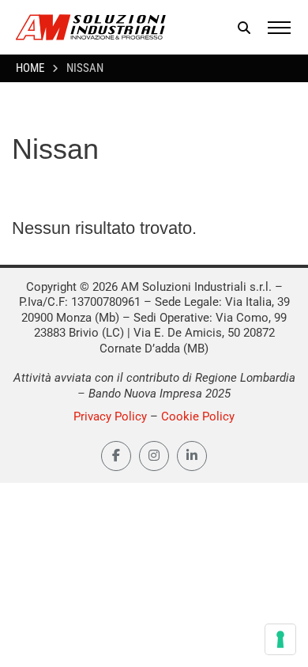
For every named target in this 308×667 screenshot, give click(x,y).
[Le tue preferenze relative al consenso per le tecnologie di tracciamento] (280, 639)
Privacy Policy (110, 416)
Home (30, 68)
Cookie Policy (198, 416)
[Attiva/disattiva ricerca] (244, 27)
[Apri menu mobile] (279, 27)
